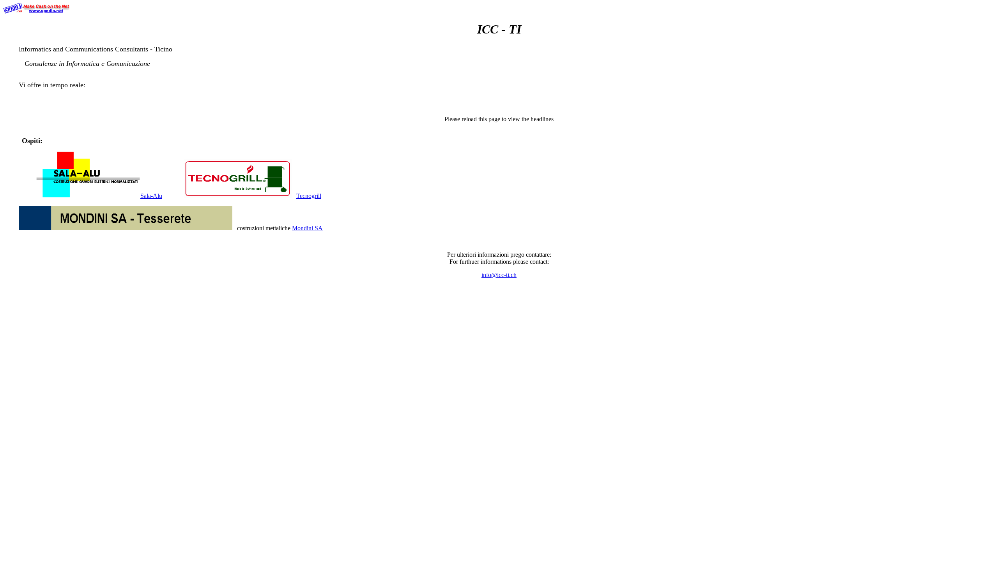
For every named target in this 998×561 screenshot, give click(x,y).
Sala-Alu (151, 195)
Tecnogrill (308, 195)
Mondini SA (307, 228)
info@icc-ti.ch (499, 275)
